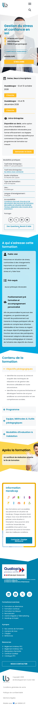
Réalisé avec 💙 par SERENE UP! (14, 703)
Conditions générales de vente (14, 687)
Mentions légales (9, 698)
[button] (29, 9)
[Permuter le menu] (29, 3)
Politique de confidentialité (13, 693)
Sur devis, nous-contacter (13, 172)
